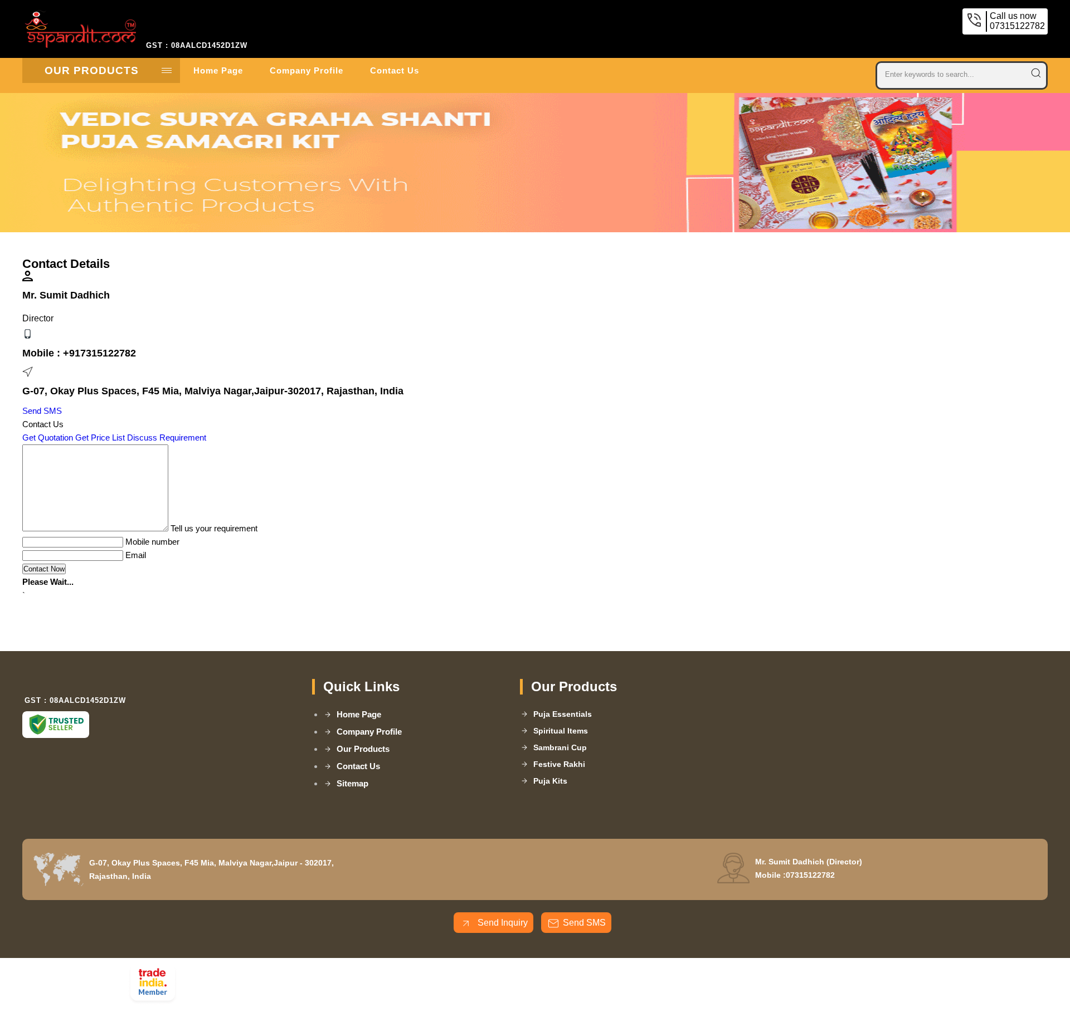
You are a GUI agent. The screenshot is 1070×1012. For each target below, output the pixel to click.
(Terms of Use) (402, 971)
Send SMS (42, 410)
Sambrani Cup (560, 747)
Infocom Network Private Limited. (321, 986)
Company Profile (306, 70)
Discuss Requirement (166, 437)
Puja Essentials (562, 714)
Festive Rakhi (559, 764)
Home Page (218, 70)
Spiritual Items (560, 730)
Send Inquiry (501, 922)
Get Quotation (47, 437)
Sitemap (352, 783)
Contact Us (394, 70)
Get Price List (100, 437)
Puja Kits (550, 780)
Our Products (92, 70)
